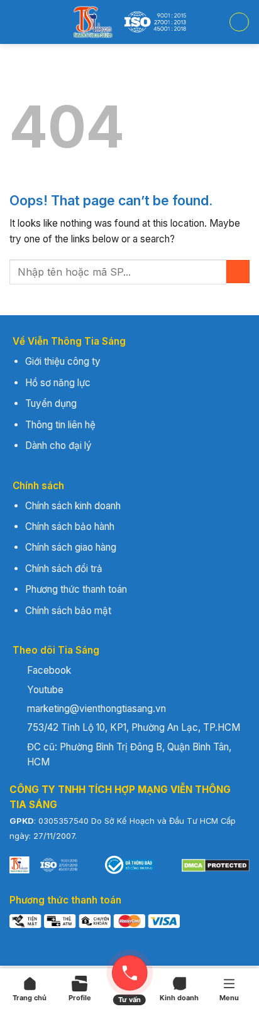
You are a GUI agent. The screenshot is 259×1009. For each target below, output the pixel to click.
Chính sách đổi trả (63, 569)
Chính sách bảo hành (69, 526)
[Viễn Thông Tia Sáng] (129, 22)
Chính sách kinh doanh (73, 506)
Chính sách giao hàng (70, 547)
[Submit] (238, 271)
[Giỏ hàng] (238, 22)
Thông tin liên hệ (60, 425)
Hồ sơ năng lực (58, 383)
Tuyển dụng (51, 403)
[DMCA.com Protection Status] (216, 864)
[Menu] (18, 22)
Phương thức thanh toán (76, 589)
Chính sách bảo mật (68, 611)
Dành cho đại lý (58, 445)
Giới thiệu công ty (63, 361)
